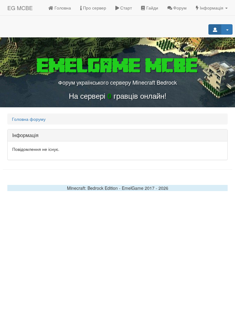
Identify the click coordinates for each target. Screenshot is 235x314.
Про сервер (94, 8)
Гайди (151, 8)
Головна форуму (29, 119)
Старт (125, 8)
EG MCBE (20, 8)
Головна (62, 8)
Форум (179, 8)
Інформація (212, 8)
